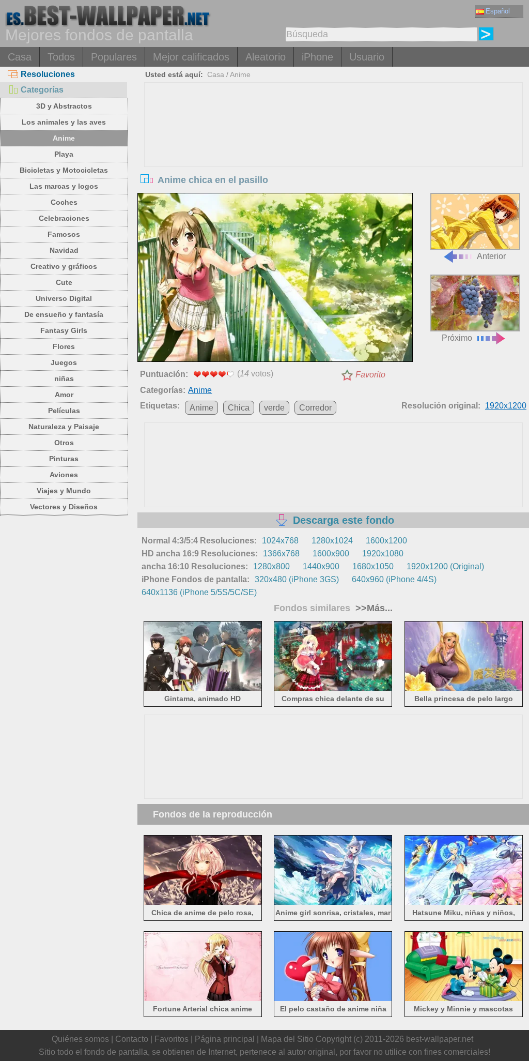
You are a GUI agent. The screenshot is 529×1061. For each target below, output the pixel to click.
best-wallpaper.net (439, 1039)
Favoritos (171, 1039)
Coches (64, 202)
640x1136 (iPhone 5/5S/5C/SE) (199, 592)
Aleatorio (265, 57)
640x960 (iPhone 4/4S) (394, 579)
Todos (61, 57)
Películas (64, 410)
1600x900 (331, 553)
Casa (20, 57)
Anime (64, 138)
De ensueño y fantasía (63, 314)
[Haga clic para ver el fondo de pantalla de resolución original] (275, 279)
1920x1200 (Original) (445, 566)
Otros (64, 442)
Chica (239, 407)
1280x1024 (332, 540)
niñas (64, 378)
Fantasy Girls (63, 330)
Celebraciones (64, 218)
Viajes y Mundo (64, 491)
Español (498, 11)
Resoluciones (48, 74)
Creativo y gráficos (63, 266)
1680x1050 (373, 566)
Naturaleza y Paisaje (63, 426)
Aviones (64, 475)
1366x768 (281, 553)
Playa (63, 154)
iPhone (317, 57)
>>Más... (373, 608)
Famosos (64, 234)
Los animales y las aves (64, 122)
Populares (114, 57)
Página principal (225, 1039)
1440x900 (321, 566)
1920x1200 (505, 405)
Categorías (42, 89)
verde (274, 407)
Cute (64, 282)
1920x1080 (382, 553)
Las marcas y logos (63, 186)
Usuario (366, 57)
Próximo (457, 338)
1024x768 (280, 540)
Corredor (315, 407)
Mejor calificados (191, 57)
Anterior (491, 256)
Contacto (131, 1039)
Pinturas (64, 458)
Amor (64, 394)
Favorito (370, 374)
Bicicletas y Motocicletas (64, 170)
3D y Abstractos (64, 106)
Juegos (64, 362)
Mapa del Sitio (287, 1039)
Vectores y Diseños (64, 507)
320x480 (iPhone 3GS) (297, 579)
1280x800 (271, 566)
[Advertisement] (333, 160)
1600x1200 (386, 540)
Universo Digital (64, 298)
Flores (64, 346)
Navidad (64, 250)
